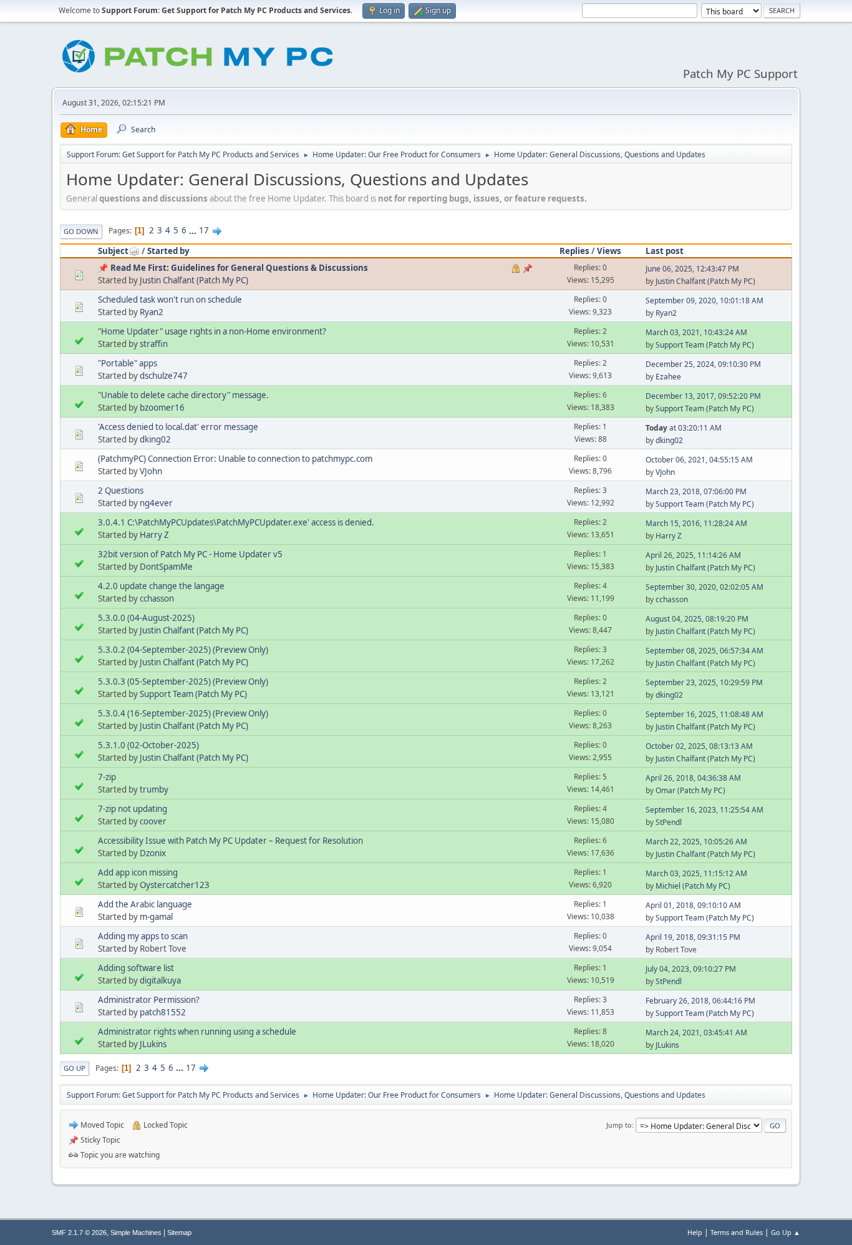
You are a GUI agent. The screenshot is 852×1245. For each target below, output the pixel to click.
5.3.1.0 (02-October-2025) (148, 745)
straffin (154, 343)
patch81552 (163, 1012)
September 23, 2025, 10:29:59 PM (704, 682)
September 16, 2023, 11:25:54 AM (704, 809)
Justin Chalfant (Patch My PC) (194, 280)
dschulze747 (164, 375)
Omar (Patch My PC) (690, 790)
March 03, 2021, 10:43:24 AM (696, 332)
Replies (574, 250)
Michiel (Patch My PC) (693, 886)
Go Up (74, 1068)
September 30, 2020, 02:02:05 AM (704, 587)
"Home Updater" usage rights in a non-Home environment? (212, 331)
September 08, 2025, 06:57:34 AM (704, 650)
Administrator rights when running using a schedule (197, 1031)
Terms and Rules (736, 1232)
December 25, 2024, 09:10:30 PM (703, 364)
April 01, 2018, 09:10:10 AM (693, 905)
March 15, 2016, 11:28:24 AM (696, 523)
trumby (154, 789)
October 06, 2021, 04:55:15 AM (699, 459)
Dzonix (153, 853)
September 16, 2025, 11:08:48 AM (704, 714)
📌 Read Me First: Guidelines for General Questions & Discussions (233, 267)
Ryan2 (151, 312)
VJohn (151, 471)
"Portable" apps (127, 363)
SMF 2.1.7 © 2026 (79, 1232)
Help (694, 1232)
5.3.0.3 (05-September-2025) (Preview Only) (183, 681)
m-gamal (156, 916)
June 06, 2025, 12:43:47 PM (692, 268)
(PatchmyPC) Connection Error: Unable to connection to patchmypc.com (235, 458)
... (193, 230)
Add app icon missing (138, 872)
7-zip (107, 777)
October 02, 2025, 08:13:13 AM (699, 746)
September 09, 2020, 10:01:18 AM (704, 300)
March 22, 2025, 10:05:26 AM (696, 841)
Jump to (619, 1125)
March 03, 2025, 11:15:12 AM (696, 873)
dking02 (155, 439)
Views (609, 250)
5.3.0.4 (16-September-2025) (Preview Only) (183, 713)
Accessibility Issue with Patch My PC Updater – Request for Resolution (230, 840)
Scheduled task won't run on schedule (170, 299)
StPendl (669, 822)
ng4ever (156, 503)
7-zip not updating (132, 808)
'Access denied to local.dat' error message (178, 426)
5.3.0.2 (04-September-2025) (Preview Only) (183, 649)
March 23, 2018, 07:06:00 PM (696, 491)
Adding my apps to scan (143, 936)
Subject (113, 250)
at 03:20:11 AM (684, 427)
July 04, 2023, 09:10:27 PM (691, 969)
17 (204, 230)
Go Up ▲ (785, 1232)
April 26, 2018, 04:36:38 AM (693, 778)
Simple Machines (136, 1232)
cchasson (157, 598)
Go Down (81, 231)
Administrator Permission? (149, 999)
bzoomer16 (162, 407)
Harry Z (154, 534)
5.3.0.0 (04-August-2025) (146, 617)
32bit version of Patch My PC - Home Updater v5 (190, 554)
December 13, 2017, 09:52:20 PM (703, 396)
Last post (665, 250)
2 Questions (120, 490)
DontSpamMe (166, 566)
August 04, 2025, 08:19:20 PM (697, 618)
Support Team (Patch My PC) (705, 344)
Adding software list (136, 968)
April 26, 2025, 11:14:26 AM (693, 555)
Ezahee (668, 376)
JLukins (153, 1044)
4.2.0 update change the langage (161, 586)
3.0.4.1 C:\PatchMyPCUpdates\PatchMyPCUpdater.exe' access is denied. (236, 522)
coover (153, 821)
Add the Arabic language (145, 904)
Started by (168, 250)
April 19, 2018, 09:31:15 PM (693, 937)
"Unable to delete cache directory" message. (183, 395)
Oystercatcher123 (175, 885)
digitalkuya (160, 980)
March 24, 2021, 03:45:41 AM (696, 1032)
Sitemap (179, 1232)
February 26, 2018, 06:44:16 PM (700, 1000)
